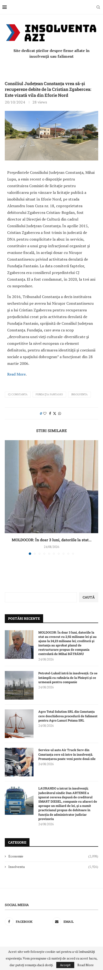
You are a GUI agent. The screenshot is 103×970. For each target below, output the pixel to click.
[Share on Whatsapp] (59, 413)
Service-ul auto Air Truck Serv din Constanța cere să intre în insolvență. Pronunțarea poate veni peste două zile (67, 754)
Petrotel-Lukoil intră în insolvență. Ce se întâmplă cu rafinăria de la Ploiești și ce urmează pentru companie (67, 677)
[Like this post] (44, 413)
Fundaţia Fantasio (49, 394)
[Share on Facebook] (50, 413)
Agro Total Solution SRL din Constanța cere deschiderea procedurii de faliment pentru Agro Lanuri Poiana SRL (67, 715)
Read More (16, 374)
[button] (9, 497)
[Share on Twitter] (54, 413)
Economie (53, 856)
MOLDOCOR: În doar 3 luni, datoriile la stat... (52, 539)
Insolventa (79, 394)
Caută (89, 597)
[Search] (98, 7)
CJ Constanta (18, 394)
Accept (65, 965)
